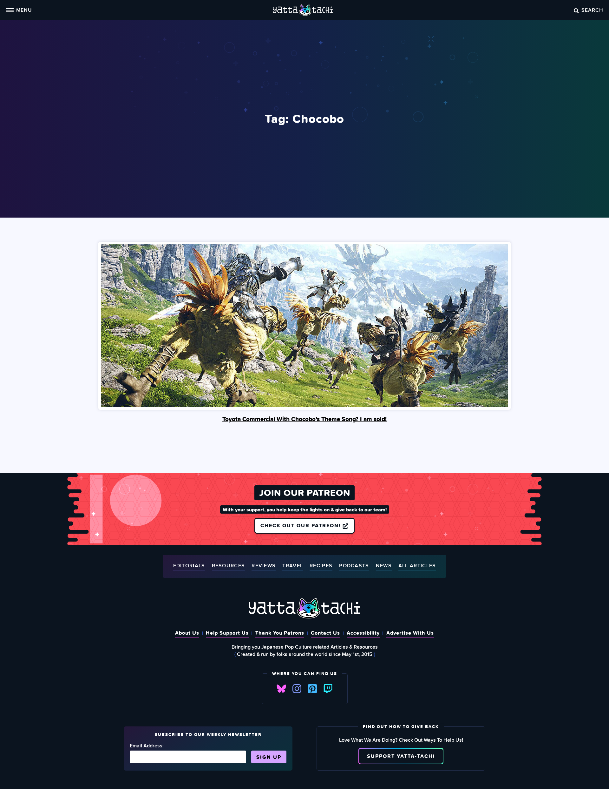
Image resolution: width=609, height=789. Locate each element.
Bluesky (281, 689)
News (384, 566)
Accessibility (363, 633)
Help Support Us (227, 633)
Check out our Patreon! (301, 525)
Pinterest (312, 689)
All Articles (417, 566)
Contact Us (325, 633)
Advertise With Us (410, 633)
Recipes (321, 566)
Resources (228, 566)
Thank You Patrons (279, 633)
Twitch (328, 689)
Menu (24, 10)
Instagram (297, 689)
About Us (187, 633)
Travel (292, 566)
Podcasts (354, 566)
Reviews (264, 566)
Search (592, 10)
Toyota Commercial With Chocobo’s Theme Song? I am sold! (304, 419)
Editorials (189, 566)
